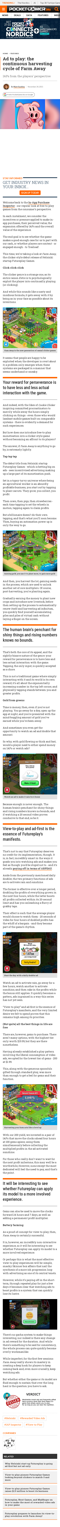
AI (35, 2)
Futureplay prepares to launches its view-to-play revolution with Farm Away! (30, 1514)
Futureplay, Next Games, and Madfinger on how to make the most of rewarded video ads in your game (30, 1502)
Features (43, 15)
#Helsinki (10, 1418)
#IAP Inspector (12, 1424)
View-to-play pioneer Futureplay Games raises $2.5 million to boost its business (27, 1489)
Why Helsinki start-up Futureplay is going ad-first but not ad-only (29, 1464)
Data (29, 15)
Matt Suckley (19, 87)
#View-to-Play (34, 1424)
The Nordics (23, 2)
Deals (17, 15)
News (5, 15)
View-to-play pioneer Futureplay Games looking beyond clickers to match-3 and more (27, 1477)
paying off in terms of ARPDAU (32, 868)
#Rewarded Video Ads (32, 1418)
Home (5, 53)
